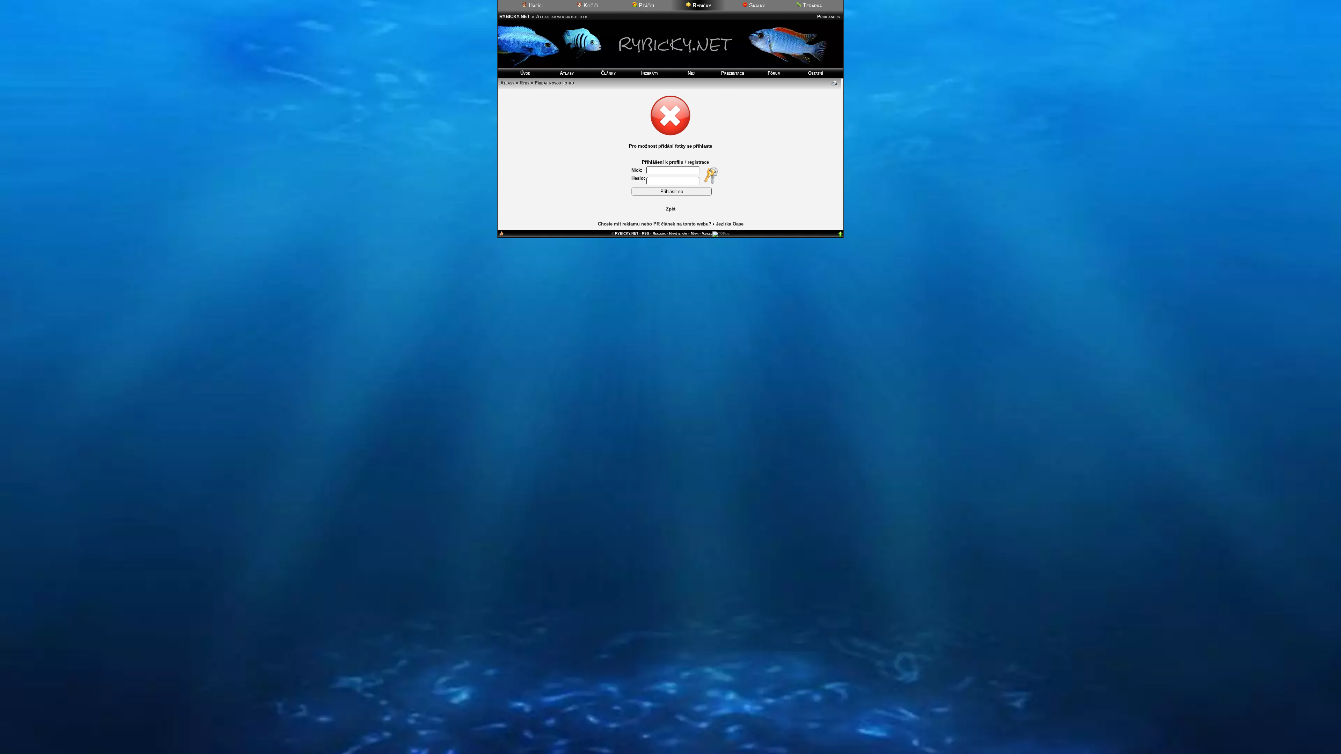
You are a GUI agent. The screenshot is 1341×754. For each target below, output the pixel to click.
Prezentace (732, 73)
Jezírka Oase (729, 224)
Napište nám (678, 233)
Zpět (670, 209)
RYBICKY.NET (514, 16)
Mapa (694, 233)
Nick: (637, 170)
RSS (645, 233)
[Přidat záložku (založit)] (501, 235)
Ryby (524, 83)
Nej (691, 73)
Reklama (659, 233)
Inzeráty (649, 73)
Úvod (525, 73)
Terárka (811, 5)
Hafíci (535, 5)
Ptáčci (645, 5)
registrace (698, 162)
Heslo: (638, 178)
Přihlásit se (829, 16)
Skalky (756, 5)
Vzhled (707, 233)
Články (608, 73)
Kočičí (590, 5)
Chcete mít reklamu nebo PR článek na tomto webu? (654, 224)
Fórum (774, 73)
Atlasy (567, 73)
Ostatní (815, 73)
